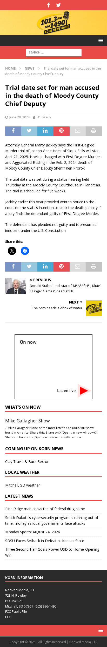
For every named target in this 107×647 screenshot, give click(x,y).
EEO (8, 617)
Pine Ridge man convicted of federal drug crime (45, 508)
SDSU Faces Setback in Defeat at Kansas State (44, 540)
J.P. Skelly (44, 117)
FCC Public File (16, 611)
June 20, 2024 (19, 117)
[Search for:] (54, 52)
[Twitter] (58, 5)
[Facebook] (48, 5)
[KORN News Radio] (53, 32)
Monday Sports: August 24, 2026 (32, 531)
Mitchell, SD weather (22, 485)
